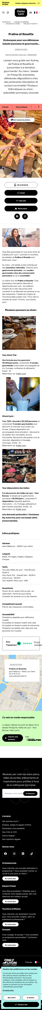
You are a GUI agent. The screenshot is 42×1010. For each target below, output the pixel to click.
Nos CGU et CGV (9, 832)
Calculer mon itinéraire (13, 738)
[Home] (21, 13)
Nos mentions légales (11, 839)
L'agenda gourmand (21, 22)
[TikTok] (31, 853)
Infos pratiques (22, 107)
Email (22, 193)
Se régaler (6, 22)
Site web (22, 201)
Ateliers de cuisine (13, 24)
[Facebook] (5, 853)
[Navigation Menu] (3, 12)
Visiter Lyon (21, 373)
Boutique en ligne (5, 3)
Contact (5, 107)
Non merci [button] (12, 997)
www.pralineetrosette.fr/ (18, 676)
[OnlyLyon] (9, 962)
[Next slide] (39, 107)
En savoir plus (10, 878)
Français (28, 962)
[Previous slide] (35, 107)
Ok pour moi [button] (22, 1004)
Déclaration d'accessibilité (13, 828)
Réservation (22, 208)
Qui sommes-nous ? (10, 821)
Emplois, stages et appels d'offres (16, 825)
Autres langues (8, 835)
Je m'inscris (30, 793)
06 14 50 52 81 (22, 185)
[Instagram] (14, 853)
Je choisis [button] (30, 997)
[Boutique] (30, 12)
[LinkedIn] (23, 853)
